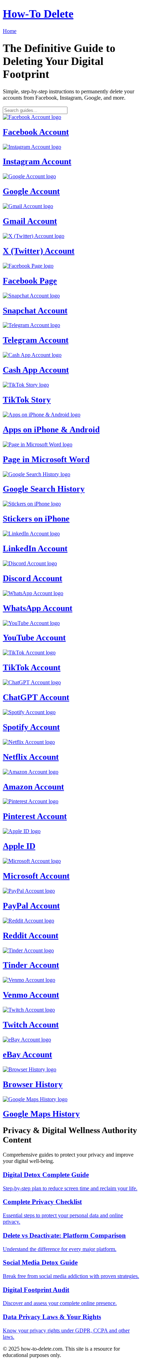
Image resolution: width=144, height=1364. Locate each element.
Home (9, 31)
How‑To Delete (38, 13)
